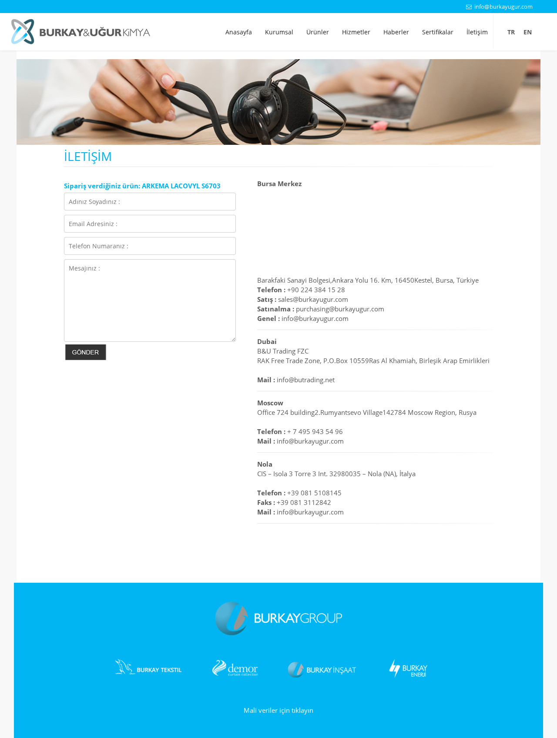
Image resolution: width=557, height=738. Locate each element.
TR (511, 32)
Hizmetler (356, 32)
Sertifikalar (437, 32)
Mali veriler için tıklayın (278, 710)
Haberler (396, 32)
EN (527, 32)
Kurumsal (279, 32)
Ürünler (317, 32)
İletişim (477, 32)
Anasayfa (238, 32)
